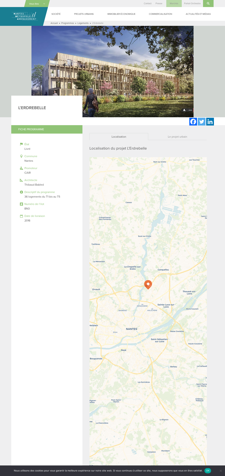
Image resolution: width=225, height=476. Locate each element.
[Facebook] (193, 122)
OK (208, 470)
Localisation (119, 137)
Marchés (174, 3)
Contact (148, 3)
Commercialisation (160, 14)
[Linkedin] (210, 122)
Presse (159, 3)
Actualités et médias (198, 14)
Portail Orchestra (192, 3)
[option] (112, 71)
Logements (83, 23)
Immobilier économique (121, 14)
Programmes (67, 23)
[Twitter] (201, 122)
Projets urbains (84, 14)
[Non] (220, 470)
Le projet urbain (177, 137)
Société (56, 14)
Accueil (54, 23)
